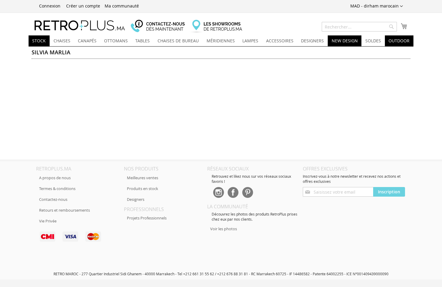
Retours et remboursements (64, 210)
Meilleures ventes (142, 177)
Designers (135, 199)
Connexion (49, 6)
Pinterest (247, 193)
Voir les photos (223, 228)
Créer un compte (83, 6)
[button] (376, 6)
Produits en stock (142, 188)
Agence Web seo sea (112, 240)
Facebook (233, 193)
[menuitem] (39, 40)
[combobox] (359, 27)
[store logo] (80, 26)
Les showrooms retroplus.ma (219, 26)
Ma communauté (122, 6)
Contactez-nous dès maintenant (161, 26)
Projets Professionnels (147, 218)
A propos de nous (55, 177)
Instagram (218, 193)
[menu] (221, 41)
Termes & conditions (57, 188)
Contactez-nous (53, 199)
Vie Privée (48, 221)
